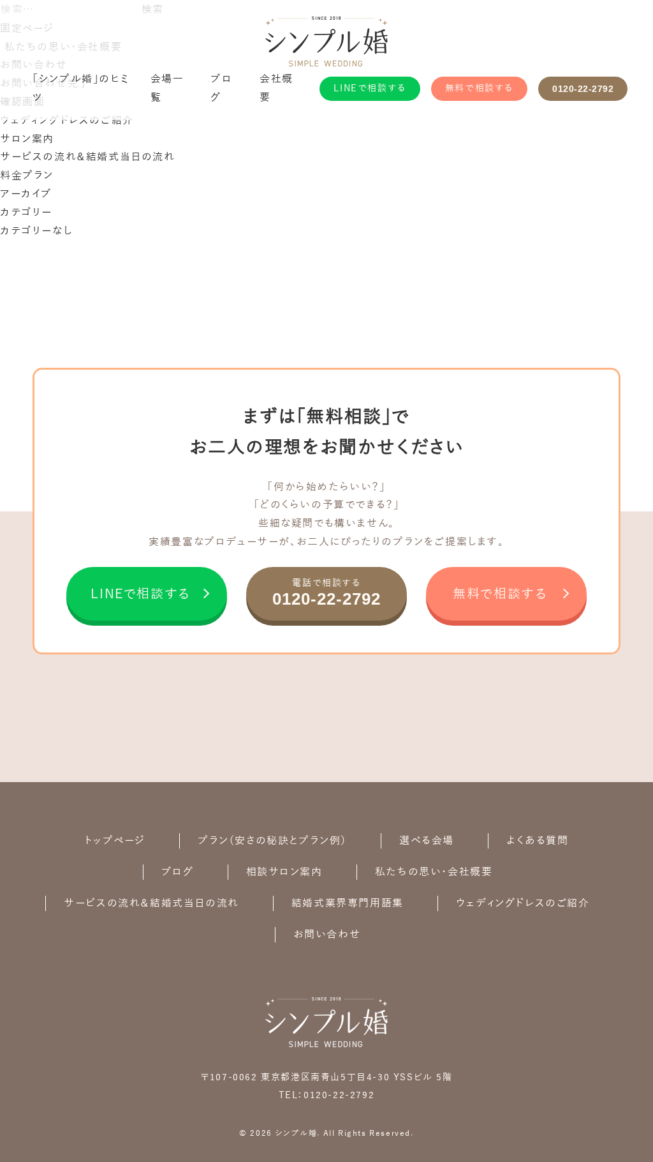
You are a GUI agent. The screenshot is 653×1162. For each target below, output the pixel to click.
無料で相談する (479, 88)
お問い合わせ (327, 934)
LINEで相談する (370, 88)
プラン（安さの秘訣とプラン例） (272, 841)
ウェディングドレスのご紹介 (67, 120)
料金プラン (27, 175)
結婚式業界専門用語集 (347, 903)
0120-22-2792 (582, 89)
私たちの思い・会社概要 (434, 872)
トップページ (114, 841)
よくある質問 (537, 841)
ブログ (177, 872)
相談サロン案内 (284, 872)
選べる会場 (426, 841)
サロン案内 (27, 139)
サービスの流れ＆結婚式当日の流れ (87, 157)
